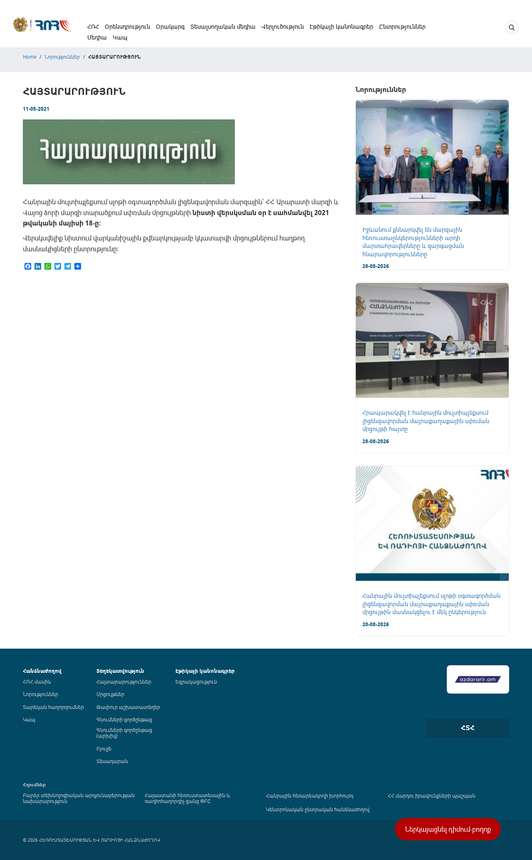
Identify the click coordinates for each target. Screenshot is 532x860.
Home (29, 56)
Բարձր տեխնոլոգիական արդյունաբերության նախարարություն (79, 798)
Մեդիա (97, 37)
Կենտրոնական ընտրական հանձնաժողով (317, 809)
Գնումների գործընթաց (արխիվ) (124, 733)
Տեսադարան (112, 761)
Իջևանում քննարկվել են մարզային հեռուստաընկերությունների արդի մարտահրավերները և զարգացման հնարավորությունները (413, 242)
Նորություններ (62, 56)
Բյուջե (103, 748)
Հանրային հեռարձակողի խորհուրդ (309, 795)
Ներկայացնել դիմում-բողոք (448, 829)
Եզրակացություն (196, 681)
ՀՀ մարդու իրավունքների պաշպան (431, 795)
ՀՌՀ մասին (37, 681)
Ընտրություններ (402, 26)
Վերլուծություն (282, 26)
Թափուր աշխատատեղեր (128, 707)
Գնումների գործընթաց (124, 719)
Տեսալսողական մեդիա (223, 26)
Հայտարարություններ (123, 681)
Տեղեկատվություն (120, 670)
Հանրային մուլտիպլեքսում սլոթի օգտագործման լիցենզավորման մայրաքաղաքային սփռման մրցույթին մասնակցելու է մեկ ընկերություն (431, 604)
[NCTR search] (512, 27)
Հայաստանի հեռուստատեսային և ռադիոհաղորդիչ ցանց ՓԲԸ (187, 798)
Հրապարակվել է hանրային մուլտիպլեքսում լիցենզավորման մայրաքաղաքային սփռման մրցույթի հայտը (425, 421)
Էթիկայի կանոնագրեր (341, 26)
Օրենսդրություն (127, 26)
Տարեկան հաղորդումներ (53, 707)
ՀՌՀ (93, 26)
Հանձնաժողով (42, 670)
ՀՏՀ (468, 727)
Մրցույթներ (110, 694)
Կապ (120, 37)
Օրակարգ (170, 26)
